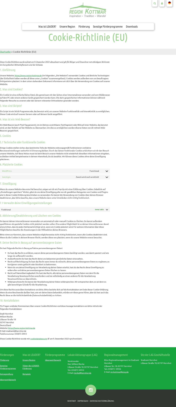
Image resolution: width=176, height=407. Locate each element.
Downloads (132, 26)
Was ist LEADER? (47, 26)
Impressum (83, 401)
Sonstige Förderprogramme (108, 26)
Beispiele (27, 374)
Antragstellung (6, 374)
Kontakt (72, 401)
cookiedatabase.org (38, 338)
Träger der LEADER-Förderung (31, 367)
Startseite (5, 51)
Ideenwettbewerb (8, 379)
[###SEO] (88, 17)
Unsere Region (67, 26)
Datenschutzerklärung (102, 401)
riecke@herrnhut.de (82, 373)
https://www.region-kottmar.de (28, 75)
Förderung (84, 26)
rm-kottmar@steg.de (119, 372)
